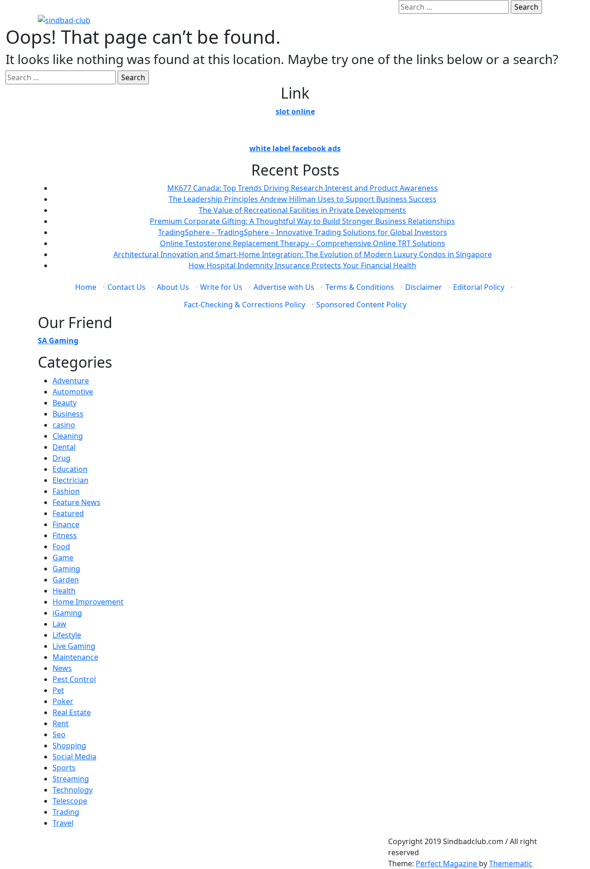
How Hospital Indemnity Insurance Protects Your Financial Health (302, 265)
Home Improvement (88, 602)
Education (70, 469)
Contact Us (126, 287)
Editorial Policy (478, 287)
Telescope (70, 801)
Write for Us (221, 287)
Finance (66, 524)
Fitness (65, 535)
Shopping (69, 745)
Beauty (65, 403)
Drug (62, 458)
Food (61, 546)
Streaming (71, 779)
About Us (173, 287)
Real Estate (72, 712)
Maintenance (75, 657)
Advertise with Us (284, 287)
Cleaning (68, 436)
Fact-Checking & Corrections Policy (244, 304)
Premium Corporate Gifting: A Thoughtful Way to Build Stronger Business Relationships (302, 221)
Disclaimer (423, 287)
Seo (59, 734)
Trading (66, 812)
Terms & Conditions (359, 287)
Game (63, 557)
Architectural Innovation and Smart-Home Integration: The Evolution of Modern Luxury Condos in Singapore (302, 254)
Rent (61, 723)
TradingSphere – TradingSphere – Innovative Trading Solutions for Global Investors (302, 232)
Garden (66, 580)
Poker (63, 701)
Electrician (70, 480)
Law (59, 624)
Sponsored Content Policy (361, 304)
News (62, 668)
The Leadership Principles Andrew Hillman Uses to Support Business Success (303, 199)
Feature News (76, 502)
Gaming (66, 569)
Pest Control (74, 679)
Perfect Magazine (447, 863)
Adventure (71, 381)
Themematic (510, 863)
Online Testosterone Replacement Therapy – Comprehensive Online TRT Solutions (302, 243)
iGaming (67, 613)
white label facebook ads (295, 148)
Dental (64, 447)
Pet (58, 690)
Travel (63, 823)
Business (68, 414)
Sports (64, 768)
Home (85, 287)
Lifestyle (67, 635)
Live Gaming (74, 646)
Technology (73, 790)
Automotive (73, 392)
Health (64, 591)
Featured (68, 513)
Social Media (74, 757)
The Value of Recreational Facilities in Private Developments (302, 210)
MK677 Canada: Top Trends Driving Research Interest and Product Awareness (302, 188)
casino (64, 425)
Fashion (66, 491)
